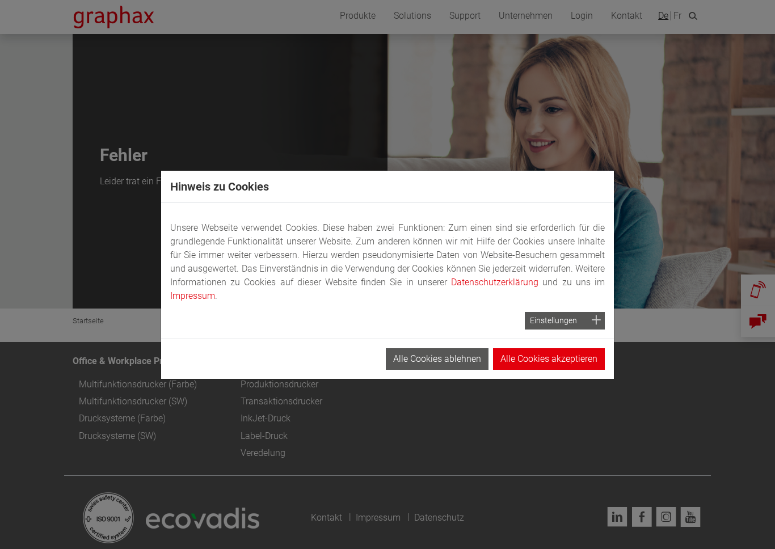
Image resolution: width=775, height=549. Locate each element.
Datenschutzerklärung (494, 282)
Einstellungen (553, 320)
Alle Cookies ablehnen (437, 358)
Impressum (192, 295)
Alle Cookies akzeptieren (548, 358)
